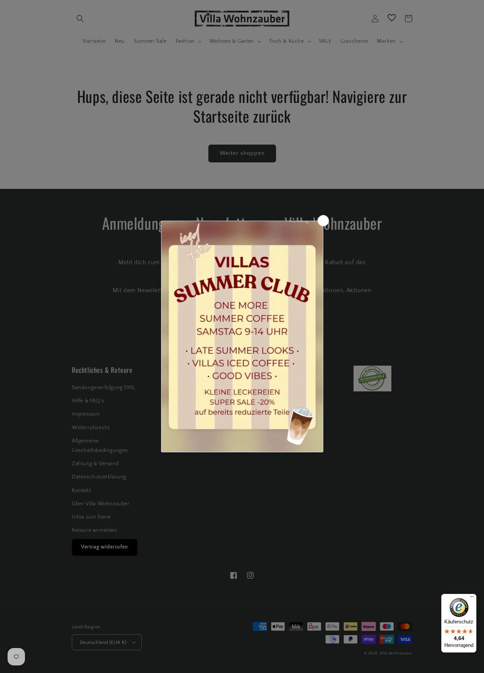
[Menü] (471, 598)
